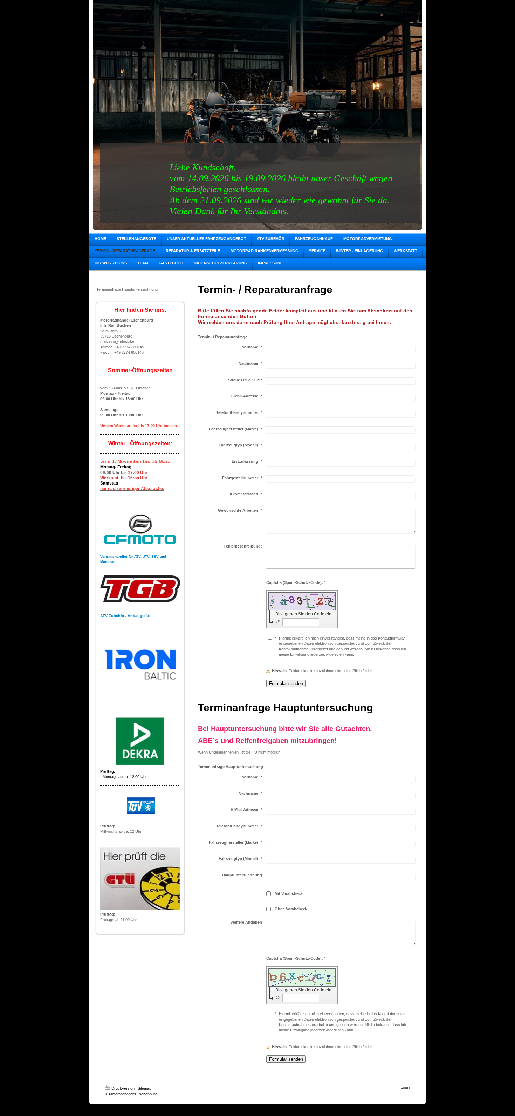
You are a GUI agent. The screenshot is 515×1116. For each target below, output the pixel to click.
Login (405, 1087)
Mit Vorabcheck (289, 893)
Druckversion (123, 1088)
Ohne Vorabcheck (291, 909)
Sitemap (144, 1088)
